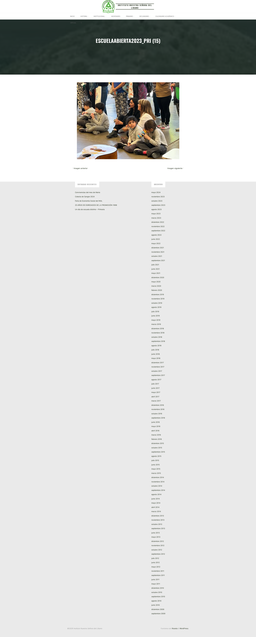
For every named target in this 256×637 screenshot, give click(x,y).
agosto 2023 (156, 209)
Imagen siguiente (174, 168)
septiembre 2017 (158, 375)
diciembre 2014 (157, 477)
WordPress (184, 628)
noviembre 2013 (157, 520)
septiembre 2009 (158, 614)
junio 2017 (155, 388)
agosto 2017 (156, 380)
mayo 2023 (155, 214)
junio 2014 (155, 499)
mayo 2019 (155, 320)
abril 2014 (155, 507)
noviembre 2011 (157, 571)
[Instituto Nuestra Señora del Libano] (108, 6)
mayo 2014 (155, 503)
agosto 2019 (156, 307)
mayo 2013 (155, 537)
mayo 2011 (155, 584)
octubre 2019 (156, 303)
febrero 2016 (156, 439)
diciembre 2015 (157, 443)
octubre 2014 (156, 486)
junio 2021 (155, 269)
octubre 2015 (156, 448)
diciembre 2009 (157, 609)
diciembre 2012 (157, 541)
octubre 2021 (156, 256)
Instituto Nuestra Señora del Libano (135, 6)
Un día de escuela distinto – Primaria (90, 209)
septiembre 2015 (158, 452)
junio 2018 (155, 354)
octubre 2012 (156, 550)
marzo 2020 (156, 286)
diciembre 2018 (157, 329)
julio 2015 (155, 460)
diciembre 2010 (157, 588)
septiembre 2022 (158, 231)
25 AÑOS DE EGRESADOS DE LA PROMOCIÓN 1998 (96, 205)
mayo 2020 (155, 282)
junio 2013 (155, 533)
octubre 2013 (156, 524)
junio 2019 (155, 316)
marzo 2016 (156, 435)
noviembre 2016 (157, 409)
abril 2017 (155, 397)
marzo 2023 (156, 218)
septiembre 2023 (158, 205)
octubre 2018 (156, 337)
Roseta (174, 628)
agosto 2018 (156, 346)
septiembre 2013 (158, 528)
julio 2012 (155, 558)
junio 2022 (155, 239)
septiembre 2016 (158, 418)
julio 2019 (155, 312)
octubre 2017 (156, 371)
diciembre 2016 (157, 405)
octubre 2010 (156, 592)
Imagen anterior (81, 168)
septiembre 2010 (158, 597)
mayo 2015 (155, 469)
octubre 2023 (156, 201)
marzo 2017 (156, 401)
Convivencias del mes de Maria (87, 192)
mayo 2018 (155, 358)
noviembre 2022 (157, 226)
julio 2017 (155, 384)
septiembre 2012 (158, 554)
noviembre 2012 (157, 545)
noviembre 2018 (157, 333)
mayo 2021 (155, 273)
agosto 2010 (156, 601)
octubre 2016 (156, 414)
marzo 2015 (156, 473)
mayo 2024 (155, 192)
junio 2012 (155, 563)
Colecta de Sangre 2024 (85, 197)
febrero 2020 (156, 290)
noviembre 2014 (157, 482)
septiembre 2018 (158, 341)
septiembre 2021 (158, 260)
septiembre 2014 (158, 490)
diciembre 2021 (157, 248)
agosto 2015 (156, 456)
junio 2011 (155, 580)
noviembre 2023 (158, 197)
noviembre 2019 (157, 299)
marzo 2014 (156, 511)
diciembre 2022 (157, 222)
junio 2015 (155, 465)
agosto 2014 (156, 494)
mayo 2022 (155, 243)
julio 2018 (155, 350)
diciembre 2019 (157, 295)
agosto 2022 (156, 235)
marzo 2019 (156, 324)
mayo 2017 (155, 392)
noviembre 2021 (157, 252)
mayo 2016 (155, 426)
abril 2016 (155, 431)
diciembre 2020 (157, 278)
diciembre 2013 (157, 516)
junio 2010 (155, 605)
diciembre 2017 (157, 363)
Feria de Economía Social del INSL (88, 201)
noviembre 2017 (157, 367)
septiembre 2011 (158, 575)
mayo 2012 (155, 567)
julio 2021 (155, 265)
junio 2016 (155, 422)
